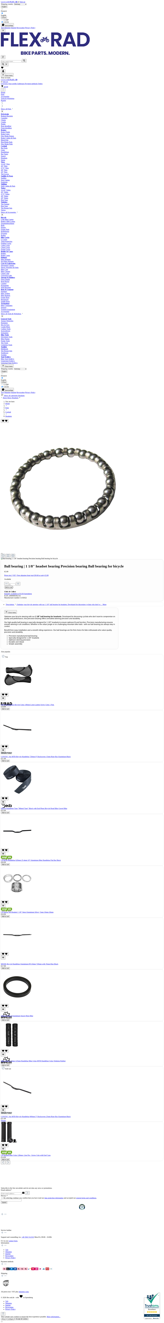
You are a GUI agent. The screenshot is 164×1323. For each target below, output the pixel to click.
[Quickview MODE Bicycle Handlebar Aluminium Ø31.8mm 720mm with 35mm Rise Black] (3, 958)
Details (3, 1121)
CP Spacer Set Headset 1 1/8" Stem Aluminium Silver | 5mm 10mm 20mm (27, 912)
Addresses (21, 84)
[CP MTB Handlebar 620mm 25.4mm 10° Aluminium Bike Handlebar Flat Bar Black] (18, 847)
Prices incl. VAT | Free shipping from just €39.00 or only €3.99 (26, 575)
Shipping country (7, 4)
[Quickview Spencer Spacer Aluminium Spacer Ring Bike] (3, 1009)
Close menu (9, 75)
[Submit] (27, 1193)
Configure (10, 1319)
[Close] (2, 553)
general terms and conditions (86, 1198)
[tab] (56, 604)
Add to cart (8, 587)
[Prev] (3, 1162)
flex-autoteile (5, 1228)
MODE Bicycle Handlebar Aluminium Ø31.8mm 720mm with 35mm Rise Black (29, 964)
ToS (2, 28)
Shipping (7, 28)
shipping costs (24, 1292)
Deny (3, 1319)
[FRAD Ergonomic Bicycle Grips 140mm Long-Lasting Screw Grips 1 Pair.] (18, 692)
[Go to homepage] (45, 54)
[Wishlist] (2, 68)
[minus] (6, 584)
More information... (53, 1317)
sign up (5, 82)
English (3, 15)
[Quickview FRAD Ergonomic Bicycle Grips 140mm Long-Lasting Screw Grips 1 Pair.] (3, 698)
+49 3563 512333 (27, 1237)
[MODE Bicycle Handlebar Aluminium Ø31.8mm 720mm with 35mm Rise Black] (18, 951)
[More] (3, 90)
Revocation (21, 28)
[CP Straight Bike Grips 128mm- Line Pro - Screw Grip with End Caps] (9, 1142)
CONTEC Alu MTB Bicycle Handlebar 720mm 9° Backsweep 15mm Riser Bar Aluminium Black (36, 757)
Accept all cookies (22, 1319)
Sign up (22, 2)
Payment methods (31, 84)
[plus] (18, 584)
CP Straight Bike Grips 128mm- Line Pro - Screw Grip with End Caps (26, 1155)
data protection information (53, 1198)
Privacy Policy (30, 28)
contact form (13, 1241)
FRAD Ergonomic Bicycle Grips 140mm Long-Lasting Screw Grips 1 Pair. (27, 705)
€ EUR (6, 22)
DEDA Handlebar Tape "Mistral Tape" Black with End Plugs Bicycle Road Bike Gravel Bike (34, 808)
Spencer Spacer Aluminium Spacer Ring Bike (17, 1016)
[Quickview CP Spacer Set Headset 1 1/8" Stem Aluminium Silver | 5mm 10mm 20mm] (3, 906)
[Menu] (3, 57)
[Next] (8, 1162)
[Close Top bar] (3, 30)
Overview (4, 84)
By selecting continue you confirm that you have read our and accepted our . (50, 1198)
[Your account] (3, 71)
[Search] (24, 61)
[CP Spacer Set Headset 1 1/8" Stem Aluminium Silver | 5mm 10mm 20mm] (18, 899)
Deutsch (4, 11)
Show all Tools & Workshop (11, 314)
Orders (40, 84)
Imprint (13, 28)
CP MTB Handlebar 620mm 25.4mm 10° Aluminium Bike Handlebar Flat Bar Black (31, 860)
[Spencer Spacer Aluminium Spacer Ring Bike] (18, 1003)
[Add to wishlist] (4, 421)
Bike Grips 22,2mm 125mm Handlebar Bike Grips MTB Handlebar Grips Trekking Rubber (33, 1061)
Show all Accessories (8, 212)
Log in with (9, 2)
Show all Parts (6, 109)
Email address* (6, 1190)
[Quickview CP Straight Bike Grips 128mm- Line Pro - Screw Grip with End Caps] (3, 1149)
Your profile (12, 84)
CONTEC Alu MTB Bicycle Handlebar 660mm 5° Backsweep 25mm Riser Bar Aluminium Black (36, 1117)
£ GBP (6, 20)
